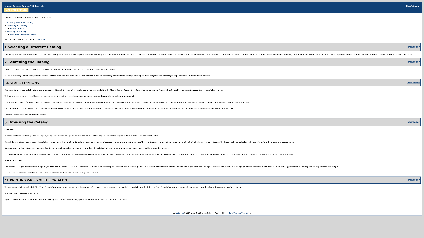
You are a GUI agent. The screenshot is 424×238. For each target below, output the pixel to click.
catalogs (180, 213)
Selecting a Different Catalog (20, 22)
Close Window (412, 6)
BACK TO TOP (413, 47)
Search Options (17, 28)
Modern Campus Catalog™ (238, 213)
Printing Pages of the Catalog (23, 34)
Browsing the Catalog (16, 32)
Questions (40, 39)
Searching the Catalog (17, 26)
